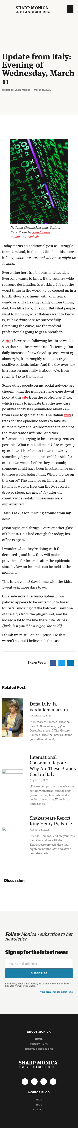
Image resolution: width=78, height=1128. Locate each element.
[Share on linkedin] (70, 663)
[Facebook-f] (34, 1081)
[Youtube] (43, 1081)
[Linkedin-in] (53, 1081)
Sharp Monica (32, 8)
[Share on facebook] (53, 663)
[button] (70, 9)
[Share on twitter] (61, 663)
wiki (67, 415)
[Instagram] (25, 1081)
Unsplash (31, 237)
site (8, 341)
